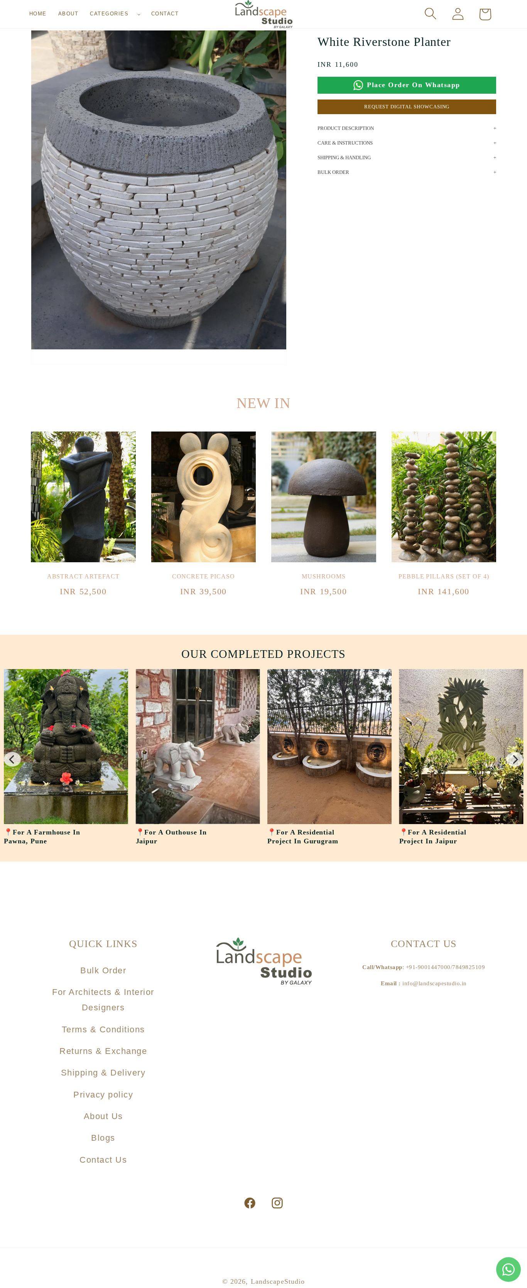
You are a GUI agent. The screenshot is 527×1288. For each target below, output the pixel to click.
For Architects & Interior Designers (103, 999)
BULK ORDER (333, 172)
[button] (114, 14)
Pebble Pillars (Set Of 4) (444, 576)
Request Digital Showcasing (406, 107)
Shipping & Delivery (103, 1072)
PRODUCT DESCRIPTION (346, 128)
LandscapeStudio (278, 1281)
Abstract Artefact (83, 576)
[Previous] (12, 759)
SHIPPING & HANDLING (344, 157)
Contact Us (103, 1160)
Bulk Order (103, 970)
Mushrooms (324, 576)
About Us (103, 1116)
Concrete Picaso (203, 576)
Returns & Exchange (103, 1051)
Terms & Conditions (103, 1029)
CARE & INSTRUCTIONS (345, 143)
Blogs (103, 1138)
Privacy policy (103, 1094)
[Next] (514, 759)
